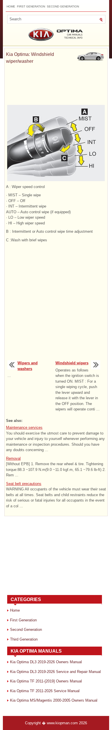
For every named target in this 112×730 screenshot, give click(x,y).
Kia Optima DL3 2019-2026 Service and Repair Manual (55, 672)
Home (11, 6)
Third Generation (24, 639)
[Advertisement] (56, 85)
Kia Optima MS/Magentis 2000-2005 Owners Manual (53, 700)
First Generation (31, 6)
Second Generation (63, 6)
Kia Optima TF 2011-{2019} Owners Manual (46, 681)
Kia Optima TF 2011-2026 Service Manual (45, 691)
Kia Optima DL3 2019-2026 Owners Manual (46, 662)
